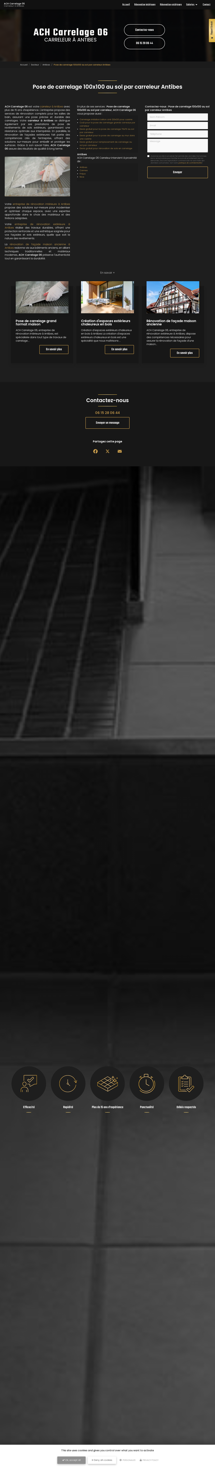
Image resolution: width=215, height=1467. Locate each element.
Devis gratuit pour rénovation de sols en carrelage (106, 148)
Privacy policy (150, 1460)
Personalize (129, 1460)
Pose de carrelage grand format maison (36, 322)
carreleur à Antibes (51, 106)
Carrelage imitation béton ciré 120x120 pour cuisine (106, 119)
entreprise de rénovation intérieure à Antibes (41, 204)
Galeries (190, 4)
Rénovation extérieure (171, 4)
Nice (82, 177)
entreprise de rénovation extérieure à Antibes (37, 225)
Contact (206, 4)
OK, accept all (73, 1460)
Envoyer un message (107, 422)
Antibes (46, 64)
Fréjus (83, 173)
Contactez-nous (144, 30)
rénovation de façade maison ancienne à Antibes (37, 246)
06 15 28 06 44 (144, 43)
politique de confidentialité (190, 163)
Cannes (84, 170)
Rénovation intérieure (145, 4)
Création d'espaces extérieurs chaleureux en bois (105, 322)
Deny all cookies (102, 1460)
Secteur (35, 64)
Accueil (126, 4)
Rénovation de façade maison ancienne (171, 322)
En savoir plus (54, 349)
